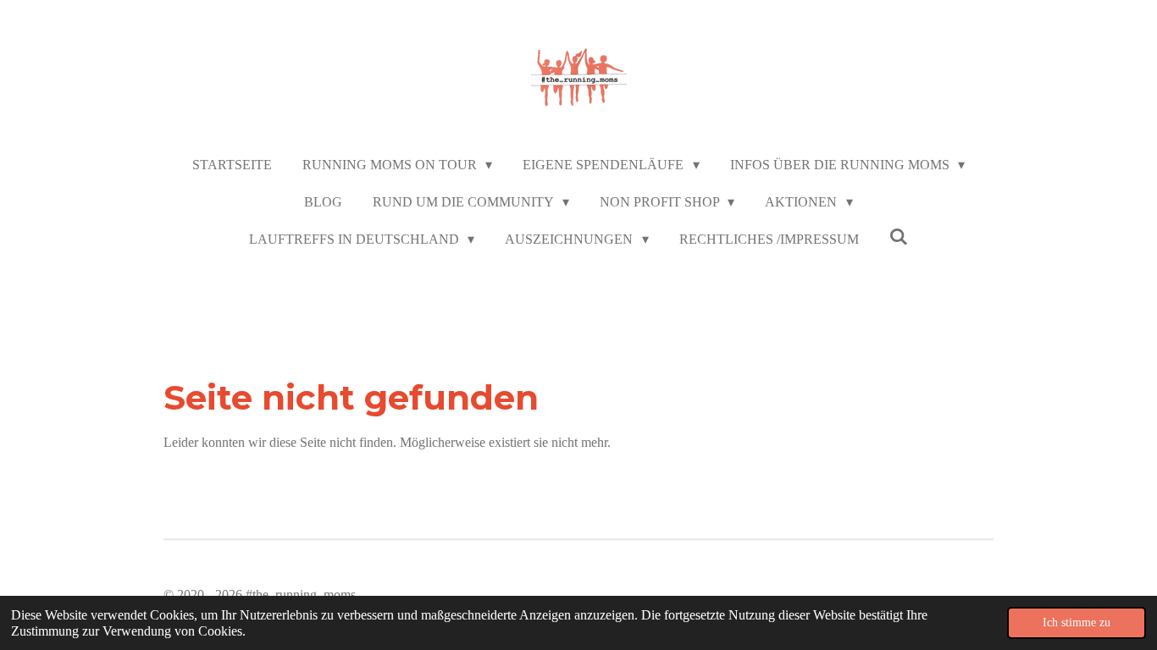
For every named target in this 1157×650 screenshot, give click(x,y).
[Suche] (898, 237)
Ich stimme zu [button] (1076, 622)
